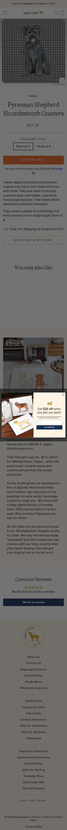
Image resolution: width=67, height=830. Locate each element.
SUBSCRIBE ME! (49, 427)
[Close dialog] (63, 394)
